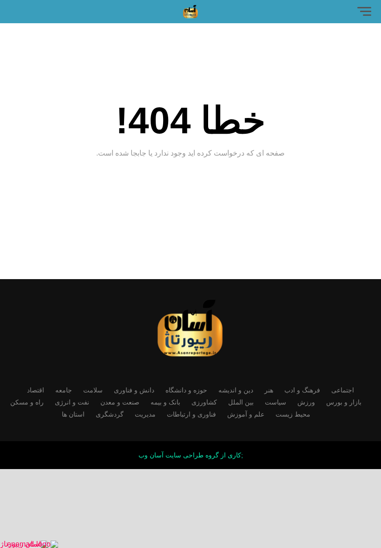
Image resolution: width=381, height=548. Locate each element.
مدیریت (145, 414)
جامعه (63, 390)
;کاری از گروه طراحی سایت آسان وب (190, 455)
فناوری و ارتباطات (191, 414)
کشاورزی (204, 402)
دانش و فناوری (134, 390)
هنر (268, 390)
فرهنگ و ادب (302, 390)
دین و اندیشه (235, 390)
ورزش (306, 402)
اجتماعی (342, 390)
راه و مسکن (27, 402)
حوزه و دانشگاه (186, 390)
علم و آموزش (245, 414)
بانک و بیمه (165, 402)
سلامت (93, 390)
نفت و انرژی (72, 402)
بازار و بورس (343, 402)
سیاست (275, 402)
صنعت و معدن (119, 402)
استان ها (73, 414)
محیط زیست (293, 414)
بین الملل (241, 402)
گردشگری (110, 414)
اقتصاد (35, 390)
